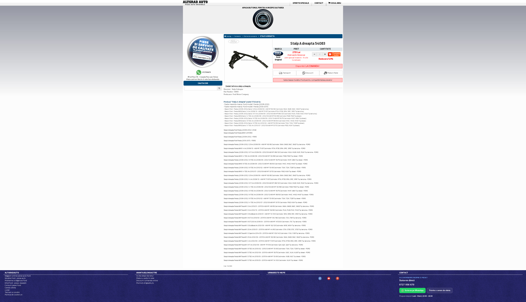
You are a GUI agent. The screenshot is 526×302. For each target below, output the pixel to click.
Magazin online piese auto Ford (18, 276)
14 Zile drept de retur (144, 276)
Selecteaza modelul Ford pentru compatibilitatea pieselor (307, 80)
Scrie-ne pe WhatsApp (414, 290)
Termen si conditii (12, 292)
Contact (319, 3)
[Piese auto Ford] (208, 3)
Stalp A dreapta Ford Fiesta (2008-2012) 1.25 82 (240, 130)
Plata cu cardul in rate (145, 278)
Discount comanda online (147, 281)
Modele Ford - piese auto (15, 278)
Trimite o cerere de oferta (439, 290)
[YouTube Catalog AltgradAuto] (328, 278)
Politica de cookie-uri (13, 295)
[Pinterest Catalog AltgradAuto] (337, 278)
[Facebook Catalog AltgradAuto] (320, 278)
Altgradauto (12, 273)
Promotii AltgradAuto (145, 283)
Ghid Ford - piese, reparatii (15, 283)
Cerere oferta (10, 288)
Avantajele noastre (146, 273)
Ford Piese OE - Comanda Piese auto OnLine (203, 77)
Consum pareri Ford (13, 285)
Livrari (7, 290)
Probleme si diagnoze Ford (16, 281)
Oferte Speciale (301, 3)
